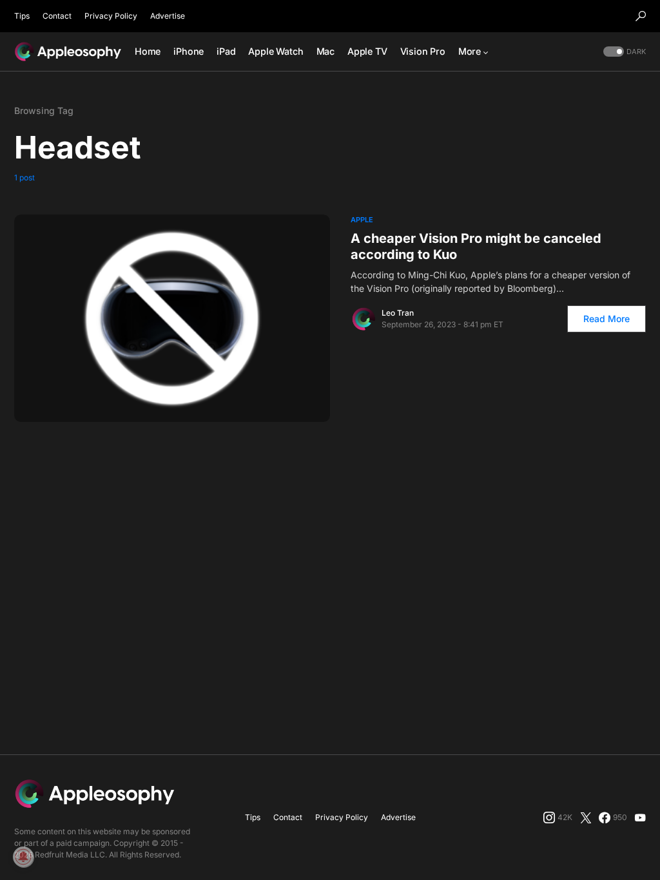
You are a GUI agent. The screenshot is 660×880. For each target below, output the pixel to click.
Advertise (167, 16)
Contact (57, 16)
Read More (606, 318)
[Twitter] (586, 817)
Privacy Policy (110, 16)
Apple (362, 219)
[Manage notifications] (23, 857)
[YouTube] (640, 817)
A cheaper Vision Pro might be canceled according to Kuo (476, 246)
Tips (22, 16)
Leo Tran (398, 313)
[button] (641, 16)
